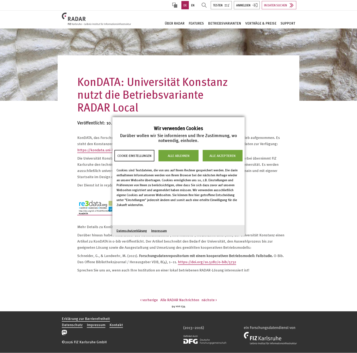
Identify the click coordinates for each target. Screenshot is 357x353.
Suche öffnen (204, 5)
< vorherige (149, 299)
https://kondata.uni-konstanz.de (104, 150)
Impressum (159, 230)
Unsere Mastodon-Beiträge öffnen (64, 332)
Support (288, 23)
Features (196, 23)
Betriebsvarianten (224, 23)
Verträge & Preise (260, 23)
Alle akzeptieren (222, 155)
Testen (218, 5)
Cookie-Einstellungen (134, 155)
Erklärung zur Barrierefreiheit (86, 318)
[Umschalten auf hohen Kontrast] (174, 5)
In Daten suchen (275, 5)
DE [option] (185, 5)
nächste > (209, 299)
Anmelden (243, 5)
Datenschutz (72, 324)
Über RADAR (174, 23)
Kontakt (116, 324)
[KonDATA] (102, 206)
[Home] (97, 19)
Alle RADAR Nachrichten (179, 299)
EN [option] (192, 5)
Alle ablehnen (178, 155)
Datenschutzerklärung (132, 230)
